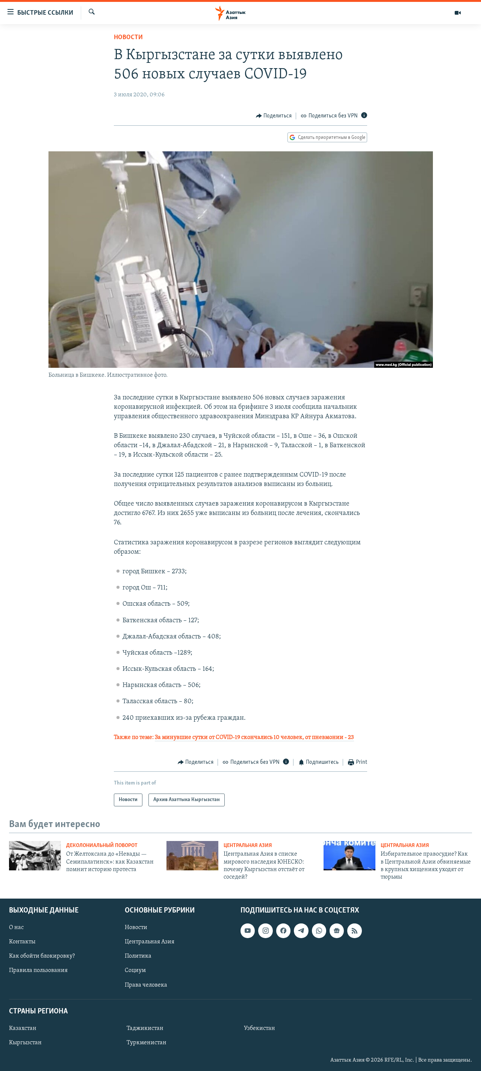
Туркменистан (146, 1043)
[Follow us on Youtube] (247, 930)
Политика (138, 956)
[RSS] (354, 930)
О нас (16, 928)
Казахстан (22, 1028)
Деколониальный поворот (102, 846)
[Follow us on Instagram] (265, 930)
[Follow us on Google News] (337, 930)
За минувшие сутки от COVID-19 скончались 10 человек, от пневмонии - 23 (254, 737)
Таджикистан (145, 1028)
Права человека (146, 985)
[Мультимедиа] (457, 13)
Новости (128, 37)
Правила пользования (38, 970)
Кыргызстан (25, 1043)
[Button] (274, 116)
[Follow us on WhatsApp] (319, 930)
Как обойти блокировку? (42, 956)
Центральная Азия (248, 846)
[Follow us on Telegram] (301, 930)
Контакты (22, 942)
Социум (135, 970)
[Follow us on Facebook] (283, 930)
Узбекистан (259, 1028)
